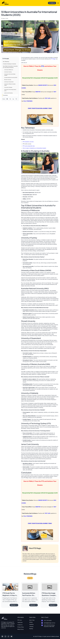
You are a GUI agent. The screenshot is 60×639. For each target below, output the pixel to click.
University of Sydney (8, 71)
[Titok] (8, 636)
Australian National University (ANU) (10, 77)
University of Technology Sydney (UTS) (10, 90)
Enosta (57, 636)
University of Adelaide (8, 87)
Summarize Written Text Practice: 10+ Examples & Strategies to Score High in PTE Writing (30, 594)
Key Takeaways (6, 61)
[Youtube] (11, 636)
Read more (13, 605)
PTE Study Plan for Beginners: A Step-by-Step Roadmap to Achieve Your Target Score (10, 594)
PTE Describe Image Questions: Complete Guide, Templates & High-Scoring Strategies (49, 594)
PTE (42, 66)
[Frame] (5, 636)
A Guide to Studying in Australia (9, 63)
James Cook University (8, 92)
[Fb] (2, 636)
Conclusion (5, 95)
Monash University (7, 79)
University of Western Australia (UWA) (9, 85)
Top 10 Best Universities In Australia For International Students (10, 67)
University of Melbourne (8, 69)
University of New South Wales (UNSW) (9, 75)
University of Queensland (8, 81)
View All (30, 578)
